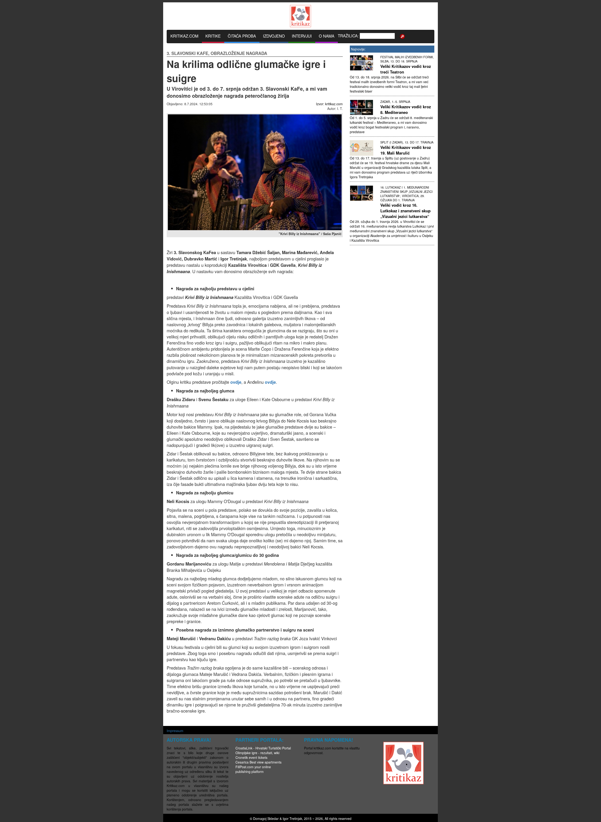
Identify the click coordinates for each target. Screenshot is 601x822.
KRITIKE (213, 36)
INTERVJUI (302, 36)
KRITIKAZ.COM (184, 36)
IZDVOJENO (274, 36)
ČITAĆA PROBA (242, 36)
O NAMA (326, 36)
